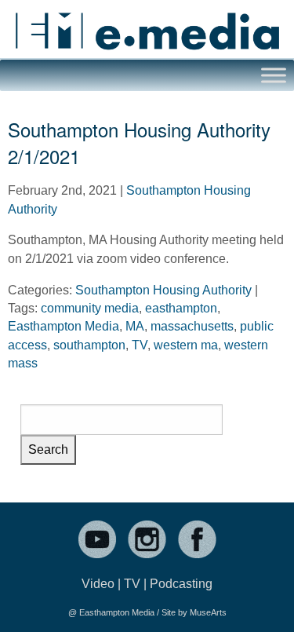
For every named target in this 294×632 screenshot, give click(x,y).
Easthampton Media (63, 326)
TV (139, 345)
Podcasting (181, 583)
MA (134, 326)
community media (90, 308)
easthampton (181, 308)
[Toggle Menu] (273, 75)
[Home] (147, 24)
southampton (89, 345)
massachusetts (192, 326)
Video (98, 583)
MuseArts (208, 612)
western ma (186, 345)
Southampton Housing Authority (163, 290)
